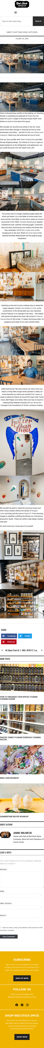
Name (2, 891)
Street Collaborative (28, 140)
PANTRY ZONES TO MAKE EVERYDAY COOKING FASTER (20, 738)
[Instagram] (27, 1005)
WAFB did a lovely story (25, 230)
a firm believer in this (28, 308)
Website (3, 916)
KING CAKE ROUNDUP (9, 778)
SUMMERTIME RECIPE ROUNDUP (14, 816)
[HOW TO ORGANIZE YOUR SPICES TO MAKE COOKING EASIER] (22, 665)
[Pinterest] (22, 1005)
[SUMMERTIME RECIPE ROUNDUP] (22, 785)
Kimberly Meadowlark (28, 222)
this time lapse (31, 233)
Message (3, 869)
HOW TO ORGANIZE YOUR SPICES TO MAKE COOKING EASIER (19, 698)
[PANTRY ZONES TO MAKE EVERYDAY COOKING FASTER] (22, 706)
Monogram (8, 119)
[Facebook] (16, 1005)
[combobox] (16, 21)
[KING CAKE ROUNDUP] (22, 746)
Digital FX (27, 513)
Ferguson (33, 142)
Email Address (6, 903)
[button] (15, 12)
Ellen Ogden (35, 394)
